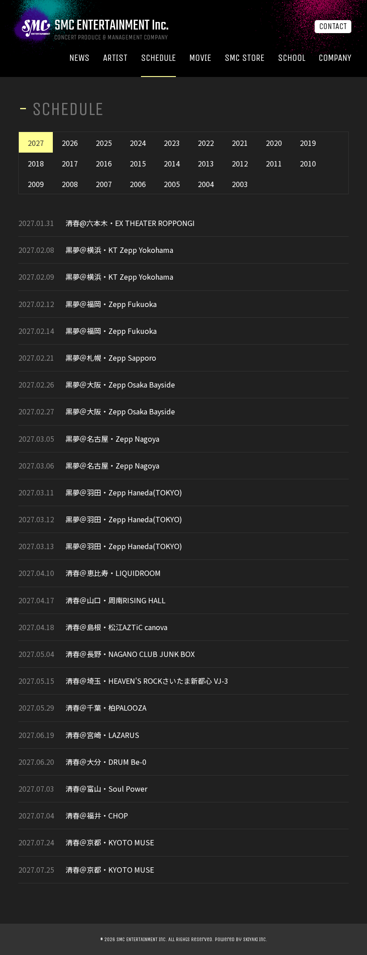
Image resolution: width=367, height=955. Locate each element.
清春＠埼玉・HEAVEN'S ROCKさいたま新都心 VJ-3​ (146, 681)
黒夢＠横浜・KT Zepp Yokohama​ (119, 250)
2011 (274, 163)
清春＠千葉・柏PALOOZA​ (105, 707)
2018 (36, 163)
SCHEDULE (158, 58)
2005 (172, 184)
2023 (172, 142)
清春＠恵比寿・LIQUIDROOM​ (113, 573)
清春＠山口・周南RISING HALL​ (115, 600)
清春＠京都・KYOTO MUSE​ (109, 842)
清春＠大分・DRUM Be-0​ (105, 762)
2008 (70, 184)
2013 (206, 163)
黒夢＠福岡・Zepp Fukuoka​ (111, 304)
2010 (308, 163)
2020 (274, 142)
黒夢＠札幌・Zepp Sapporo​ (110, 358)
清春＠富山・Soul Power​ (106, 788)
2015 (138, 163)
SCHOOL (291, 58)
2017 (70, 163)
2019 (308, 142)
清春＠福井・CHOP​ (96, 815)
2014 (172, 163)
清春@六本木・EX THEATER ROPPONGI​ (130, 223)
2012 (240, 163)
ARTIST (115, 58)
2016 (104, 163)
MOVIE (200, 58)
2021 (240, 142)
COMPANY (335, 58)
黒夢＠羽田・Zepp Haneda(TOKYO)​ (123, 492)
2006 (138, 184)
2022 (206, 142)
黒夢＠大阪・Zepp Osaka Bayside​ (120, 384)
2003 (240, 184)
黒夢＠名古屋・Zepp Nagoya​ (112, 439)
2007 (104, 184)
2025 (104, 142)
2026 (70, 142)
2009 (36, 184)
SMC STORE (245, 58)
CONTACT (333, 26)
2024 (138, 142)
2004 (206, 184)
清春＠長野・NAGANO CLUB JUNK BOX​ (130, 654)
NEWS (79, 58)
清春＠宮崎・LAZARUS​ (102, 735)
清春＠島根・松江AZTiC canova (116, 627)
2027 (36, 142)
